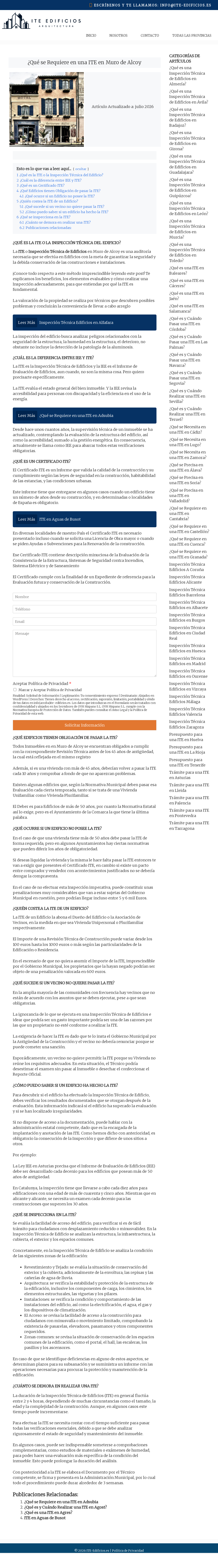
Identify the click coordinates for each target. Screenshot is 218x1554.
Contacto (150, 35)
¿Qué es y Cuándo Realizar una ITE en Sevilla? (187, 396)
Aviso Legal (119, 710)
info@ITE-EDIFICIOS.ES (186, 5)
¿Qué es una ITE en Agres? (48, 1512)
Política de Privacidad (128, 1551)
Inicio (91, 35)
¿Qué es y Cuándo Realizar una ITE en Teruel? (187, 414)
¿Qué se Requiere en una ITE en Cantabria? (188, 513)
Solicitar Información (85, 725)
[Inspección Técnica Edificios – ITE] (41, 20)
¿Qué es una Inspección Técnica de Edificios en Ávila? (188, 96)
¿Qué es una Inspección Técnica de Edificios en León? (188, 208)
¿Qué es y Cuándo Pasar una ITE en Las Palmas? (188, 342)
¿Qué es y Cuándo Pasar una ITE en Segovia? (185, 378)
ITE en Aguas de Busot (45, 1517)
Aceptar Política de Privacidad (42, 683)
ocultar (80, 169)
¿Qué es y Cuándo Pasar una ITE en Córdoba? (185, 324)
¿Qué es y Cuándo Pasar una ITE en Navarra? (185, 360)
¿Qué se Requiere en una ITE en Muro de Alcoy (85, 62)
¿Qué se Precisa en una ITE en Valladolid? (186, 495)
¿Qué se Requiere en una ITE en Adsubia (61, 1501)
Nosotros (118, 35)
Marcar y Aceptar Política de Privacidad (50, 690)
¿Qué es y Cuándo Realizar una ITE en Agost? (65, 1507)
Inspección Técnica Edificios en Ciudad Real (187, 633)
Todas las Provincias (191, 35)
